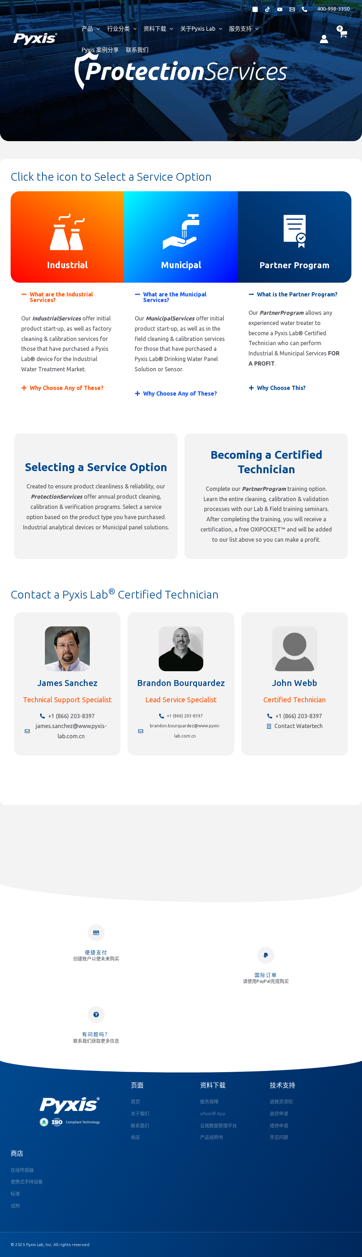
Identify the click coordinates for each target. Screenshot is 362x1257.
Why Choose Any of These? (67, 388)
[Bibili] (279, 9)
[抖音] (267, 9)
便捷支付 (96, 952)
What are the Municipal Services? (174, 297)
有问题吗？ (96, 1034)
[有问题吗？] (96, 1014)
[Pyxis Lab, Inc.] (35, 38)
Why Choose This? (281, 388)
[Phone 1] (304, 9)
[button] (67, 297)
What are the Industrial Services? (61, 297)
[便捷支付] (96, 932)
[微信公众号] (255, 9)
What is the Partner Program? (297, 294)
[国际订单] (265, 955)
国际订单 (266, 975)
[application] (96, 29)
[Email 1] (292, 9)
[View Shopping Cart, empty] (342, 39)
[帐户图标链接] (324, 39)
